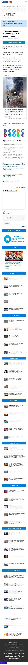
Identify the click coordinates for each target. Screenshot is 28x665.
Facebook (7, 15)
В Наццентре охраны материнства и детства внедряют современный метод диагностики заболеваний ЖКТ (16, 607)
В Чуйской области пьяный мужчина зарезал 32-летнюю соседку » (13, 168)
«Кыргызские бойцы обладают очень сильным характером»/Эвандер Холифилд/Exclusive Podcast (13, 264)
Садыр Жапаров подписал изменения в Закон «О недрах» (17, 479)
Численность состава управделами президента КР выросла (16, 309)
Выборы (4, 6)
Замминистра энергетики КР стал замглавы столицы (16, 278)
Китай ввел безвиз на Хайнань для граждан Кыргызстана (16, 294)
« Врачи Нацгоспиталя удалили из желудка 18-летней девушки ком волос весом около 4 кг (14, 164)
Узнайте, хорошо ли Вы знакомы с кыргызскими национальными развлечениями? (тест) (16, 634)
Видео (17, 6)
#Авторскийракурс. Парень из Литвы (16, 563)
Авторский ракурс (11, 6)
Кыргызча (5, 10)
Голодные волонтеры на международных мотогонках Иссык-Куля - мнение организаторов (16, 371)
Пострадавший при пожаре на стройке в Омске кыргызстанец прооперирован (15, 352)
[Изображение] (11, 191)
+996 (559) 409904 (10, 176)
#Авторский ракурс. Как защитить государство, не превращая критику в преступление (16, 549)
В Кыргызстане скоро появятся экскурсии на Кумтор (15, 471)
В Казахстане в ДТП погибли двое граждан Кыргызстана (16, 344)
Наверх (23, 226)
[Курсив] (5, 191)
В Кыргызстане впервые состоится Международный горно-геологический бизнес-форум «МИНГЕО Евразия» (17, 456)
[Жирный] (3, 191)
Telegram (13, 15)
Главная (4, 21)
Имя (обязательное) (20, 183)
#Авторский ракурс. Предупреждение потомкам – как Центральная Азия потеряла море (16, 541)
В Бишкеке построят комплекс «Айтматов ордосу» (15, 301)
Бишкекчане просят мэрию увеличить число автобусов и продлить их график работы (16, 364)
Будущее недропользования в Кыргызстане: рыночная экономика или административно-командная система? (16, 465)
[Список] (15, 191)
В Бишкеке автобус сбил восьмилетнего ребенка (14, 336)
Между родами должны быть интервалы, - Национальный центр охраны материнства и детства (16, 584)
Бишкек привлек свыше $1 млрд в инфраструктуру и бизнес (16, 406)
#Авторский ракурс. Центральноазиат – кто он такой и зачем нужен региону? (17, 556)
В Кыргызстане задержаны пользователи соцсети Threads (15, 329)
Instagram (11, 15)
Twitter (5, 15)
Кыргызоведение (6, 8)
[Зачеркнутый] (9, 191)
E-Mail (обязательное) (20, 187)
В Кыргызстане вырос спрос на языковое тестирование (15, 286)
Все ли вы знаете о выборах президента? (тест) (15, 619)
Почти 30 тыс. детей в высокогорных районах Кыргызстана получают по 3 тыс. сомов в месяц (16, 387)
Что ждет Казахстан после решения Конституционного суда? (16, 491)
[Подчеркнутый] (7, 191)
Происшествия (10, 21)
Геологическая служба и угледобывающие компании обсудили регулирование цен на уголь (17, 449)
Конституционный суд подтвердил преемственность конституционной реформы (16, 499)
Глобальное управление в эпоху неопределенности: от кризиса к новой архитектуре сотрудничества (16, 506)
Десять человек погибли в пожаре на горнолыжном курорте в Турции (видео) (12, 155)
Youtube (9, 15)
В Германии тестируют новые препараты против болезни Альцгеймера (15, 599)
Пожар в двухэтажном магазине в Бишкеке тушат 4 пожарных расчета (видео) (14, 158)
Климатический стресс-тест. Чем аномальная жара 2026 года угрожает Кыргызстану (17, 522)
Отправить (7, 223)
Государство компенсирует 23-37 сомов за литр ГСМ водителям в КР (16, 429)
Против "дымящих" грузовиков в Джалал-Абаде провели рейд (15, 379)
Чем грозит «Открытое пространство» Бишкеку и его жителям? (17, 514)
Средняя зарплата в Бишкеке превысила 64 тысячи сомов (15, 421)
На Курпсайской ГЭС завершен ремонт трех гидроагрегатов (15, 394)
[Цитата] (13, 191)
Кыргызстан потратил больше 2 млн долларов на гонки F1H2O (16, 437)
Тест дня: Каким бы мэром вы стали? (16, 625)
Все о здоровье (14, 8)
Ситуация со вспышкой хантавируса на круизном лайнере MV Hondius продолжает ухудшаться (16, 591)
